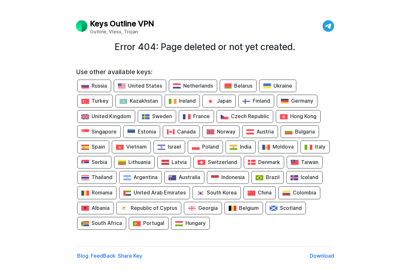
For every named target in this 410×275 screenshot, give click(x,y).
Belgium (249, 208)
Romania (102, 192)
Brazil (273, 177)
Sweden (162, 116)
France (201, 116)
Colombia (304, 192)
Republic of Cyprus (154, 208)
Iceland (309, 177)
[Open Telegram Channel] (328, 26)
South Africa (107, 223)
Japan (224, 101)
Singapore (104, 131)
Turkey (100, 101)
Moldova (283, 146)
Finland (261, 101)
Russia (99, 85)
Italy (320, 146)
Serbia (99, 162)
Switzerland (222, 162)
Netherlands (198, 85)
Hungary (195, 223)
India (245, 146)
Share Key (130, 256)
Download (322, 256)
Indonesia (233, 177)
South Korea (222, 192)
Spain (98, 146)
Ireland (187, 101)
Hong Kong (303, 116)
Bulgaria (305, 131)
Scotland (291, 208)
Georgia (208, 208)
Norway (226, 131)
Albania (101, 208)
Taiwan (309, 162)
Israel (174, 146)
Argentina (146, 177)
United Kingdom (111, 116)
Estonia (147, 131)
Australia (189, 177)
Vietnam (136, 146)
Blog (82, 256)
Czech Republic (250, 116)
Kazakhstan (144, 101)
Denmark (269, 162)
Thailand (102, 177)
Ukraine (283, 85)
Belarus (243, 85)
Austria (265, 131)
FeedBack (103, 256)
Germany (302, 101)
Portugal (153, 223)
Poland (210, 146)
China (265, 192)
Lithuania (139, 162)
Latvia (179, 162)
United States (145, 85)
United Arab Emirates (160, 192)
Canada (186, 131)
